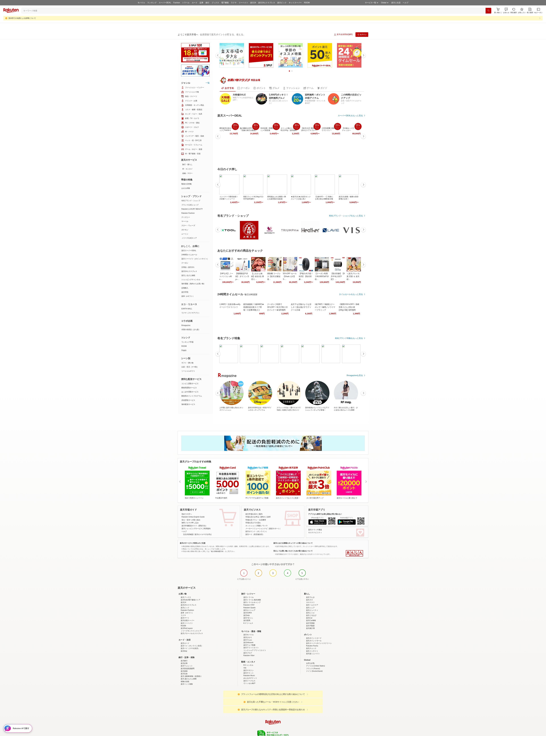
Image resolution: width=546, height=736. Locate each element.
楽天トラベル (248, 597)
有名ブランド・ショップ (190, 201)
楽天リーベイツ (187, 623)
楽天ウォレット (187, 666)
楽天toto (246, 615)
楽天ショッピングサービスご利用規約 (196, 529)
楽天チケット (248, 673)
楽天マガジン (248, 670)
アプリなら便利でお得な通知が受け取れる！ (325, 514)
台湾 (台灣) (310, 663)
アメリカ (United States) (315, 666)
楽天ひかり (247, 637)
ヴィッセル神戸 (249, 683)
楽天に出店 (396, 3)
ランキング (152, 3)
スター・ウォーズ (188, 226)
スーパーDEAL (165, 3)
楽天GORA (247, 613)
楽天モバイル (248, 635)
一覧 (208, 83)
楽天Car (309, 618)
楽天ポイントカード (313, 638)
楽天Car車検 (311, 620)
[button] (506, 11)
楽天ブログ (247, 653)
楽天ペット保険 (187, 684)
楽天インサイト (312, 651)
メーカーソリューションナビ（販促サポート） (263, 529)
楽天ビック (282, 3)
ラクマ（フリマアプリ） (190, 313)
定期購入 (184, 288)
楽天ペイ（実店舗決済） (254, 534)
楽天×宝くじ (248, 618)
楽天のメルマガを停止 (203, 534)
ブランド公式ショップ (189, 205)
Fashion (176, 3)
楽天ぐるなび (311, 615)
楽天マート (185, 618)
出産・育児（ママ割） (189, 367)
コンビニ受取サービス (189, 384)
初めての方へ (187, 514)
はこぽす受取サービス (189, 392)
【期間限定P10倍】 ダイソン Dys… (242, 276)
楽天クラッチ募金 (315, 530)
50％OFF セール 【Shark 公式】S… (290, 276)
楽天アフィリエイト (251, 648)
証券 (201, 3)
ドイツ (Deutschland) (314, 671)
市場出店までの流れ (253, 523)
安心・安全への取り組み (191, 520)
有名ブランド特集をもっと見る (349, 338)
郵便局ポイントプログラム (191, 396)
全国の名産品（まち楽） (190, 330)
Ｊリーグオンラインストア (191, 631)
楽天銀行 (184, 661)
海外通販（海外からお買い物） (193, 284)
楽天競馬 (246, 620)
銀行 (207, 3)
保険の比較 (185, 682)
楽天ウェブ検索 (249, 645)
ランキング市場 (187, 342)
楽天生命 (184, 674)
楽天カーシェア (249, 610)
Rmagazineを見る (355, 375)
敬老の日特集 (186, 184)
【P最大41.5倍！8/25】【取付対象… (306, 276)
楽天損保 (184, 671)
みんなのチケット (250, 678)
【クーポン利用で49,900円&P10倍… (322, 276)
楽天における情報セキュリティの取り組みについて (293, 543)
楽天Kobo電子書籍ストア (190, 600)
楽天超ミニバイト (313, 654)
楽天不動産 (310, 626)
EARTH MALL (186, 309)
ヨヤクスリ (310, 602)
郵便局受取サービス (189, 388)
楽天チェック (311, 648)
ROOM (307, 3)
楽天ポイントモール (313, 641)
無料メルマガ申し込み (190, 523)
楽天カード (185, 643)
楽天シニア (310, 608)
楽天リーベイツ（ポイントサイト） (195, 259)
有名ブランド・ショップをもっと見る (346, 216)
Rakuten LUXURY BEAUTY (192, 209)
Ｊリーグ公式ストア (189, 238)
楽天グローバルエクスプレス (192, 633)
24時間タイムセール (189, 255)
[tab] (228, 88)
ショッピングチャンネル (190, 280)
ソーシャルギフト (188, 371)
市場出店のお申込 (252, 517)
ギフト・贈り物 (187, 363)
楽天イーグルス (249, 681)
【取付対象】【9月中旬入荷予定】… (338, 276)
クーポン (184, 263)
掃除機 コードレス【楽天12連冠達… (274, 276)
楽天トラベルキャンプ (251, 602)
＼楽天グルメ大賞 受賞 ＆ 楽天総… (353, 276)
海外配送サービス (188, 404)
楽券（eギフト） (187, 296)
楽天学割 (184, 292)
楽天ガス (309, 600)
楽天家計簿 (310, 628)
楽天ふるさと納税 (188, 275)
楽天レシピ (310, 613)
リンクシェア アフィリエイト (254, 650)
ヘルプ (405, 3)
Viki (244, 668)
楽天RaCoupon (187, 628)
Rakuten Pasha (312, 646)
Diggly (183, 350)
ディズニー (185, 217)
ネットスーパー (295, 3)
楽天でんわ (247, 640)
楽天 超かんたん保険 (189, 679)
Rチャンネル (248, 665)
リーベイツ (243, 3)
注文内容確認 (188, 534)
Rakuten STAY (249, 605)
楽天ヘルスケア (312, 605)
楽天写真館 (310, 623)
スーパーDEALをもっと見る (350, 115)
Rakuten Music (249, 676)
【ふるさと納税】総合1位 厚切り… (257, 276)
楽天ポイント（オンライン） (256, 531)
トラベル (186, 3)
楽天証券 (184, 663)
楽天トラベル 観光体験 (252, 600)
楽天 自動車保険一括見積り (191, 676)
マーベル (184, 221)
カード (194, 3)
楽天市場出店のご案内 (253, 514)
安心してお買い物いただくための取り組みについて (293, 551)
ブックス (215, 3)
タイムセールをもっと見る (351, 294)
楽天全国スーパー (187, 620)
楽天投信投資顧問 (187, 669)
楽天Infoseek (248, 643)
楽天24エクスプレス (266, 3)
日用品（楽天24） (188, 267)
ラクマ (233, 3)
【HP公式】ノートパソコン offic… (226, 276)
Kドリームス (248, 623)
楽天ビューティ (312, 610)
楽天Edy (184, 651)
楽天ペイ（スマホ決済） (190, 648)
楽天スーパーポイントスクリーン (319, 643)
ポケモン (184, 230)
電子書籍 (225, 3)
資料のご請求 (265, 517)
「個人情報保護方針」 (217, 551)
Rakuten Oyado (249, 608)
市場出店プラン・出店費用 (255, 520)
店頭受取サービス (188, 400)
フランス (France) (313, 669)
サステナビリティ (315, 533)
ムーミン (184, 234)
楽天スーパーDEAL (188, 251)
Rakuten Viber (249, 655)
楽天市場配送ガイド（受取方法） (194, 526)
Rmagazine (185, 325)
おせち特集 (185, 188)
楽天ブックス (186, 597)
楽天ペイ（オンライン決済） (192, 646)
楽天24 (253, 3)
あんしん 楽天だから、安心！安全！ (354, 553)
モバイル (141, 3)
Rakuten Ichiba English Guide (193, 517)
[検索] (488, 11)
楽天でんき (310, 597)
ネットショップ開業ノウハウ (256, 526)
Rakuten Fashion (188, 213)
